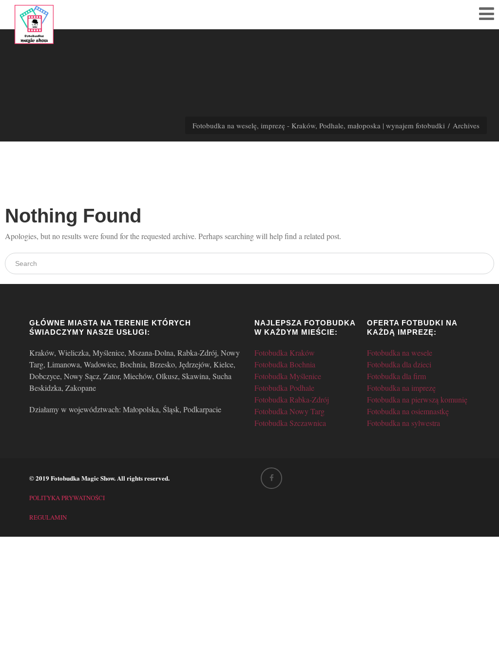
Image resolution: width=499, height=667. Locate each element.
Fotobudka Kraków (284, 352)
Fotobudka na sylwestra (403, 423)
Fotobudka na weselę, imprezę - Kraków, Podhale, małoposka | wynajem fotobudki (318, 125)
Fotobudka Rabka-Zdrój (291, 399)
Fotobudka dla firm (396, 376)
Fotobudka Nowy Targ (289, 411)
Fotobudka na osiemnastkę (408, 411)
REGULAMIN (48, 517)
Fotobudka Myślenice (287, 376)
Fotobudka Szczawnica (290, 423)
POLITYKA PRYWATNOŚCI (67, 497)
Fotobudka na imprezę (401, 388)
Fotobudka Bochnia (284, 364)
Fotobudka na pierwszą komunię (417, 399)
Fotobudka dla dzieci (399, 364)
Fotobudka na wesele (399, 352)
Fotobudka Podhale (284, 388)
